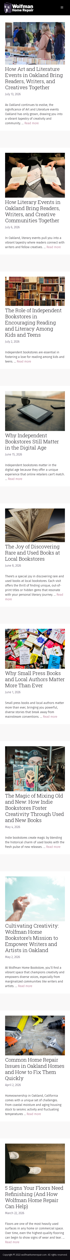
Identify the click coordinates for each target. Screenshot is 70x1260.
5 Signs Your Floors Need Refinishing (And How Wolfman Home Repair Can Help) (34, 1197)
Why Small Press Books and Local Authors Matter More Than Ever (35, 679)
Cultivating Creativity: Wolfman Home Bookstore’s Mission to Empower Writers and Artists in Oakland (32, 937)
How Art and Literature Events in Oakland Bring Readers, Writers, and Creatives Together (34, 78)
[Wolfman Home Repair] (18, 7)
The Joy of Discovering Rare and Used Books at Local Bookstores (32, 552)
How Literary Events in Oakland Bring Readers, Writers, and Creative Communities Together (32, 211)
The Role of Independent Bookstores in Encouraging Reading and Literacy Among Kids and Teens (33, 322)
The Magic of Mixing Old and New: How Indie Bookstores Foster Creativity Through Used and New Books (34, 807)
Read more (31, 123)
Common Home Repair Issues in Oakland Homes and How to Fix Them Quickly (34, 1068)
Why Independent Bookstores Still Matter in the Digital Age (32, 441)
